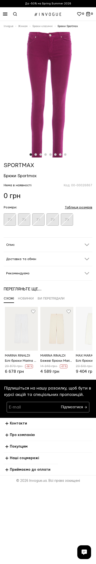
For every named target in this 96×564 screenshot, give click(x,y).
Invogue (8, 26)
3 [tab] (40, 154)
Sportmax (19, 165)
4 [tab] (45, 154)
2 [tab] (35, 154)
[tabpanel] (48, 95)
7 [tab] (60, 154)
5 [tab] (50, 154)
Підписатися (72, 406)
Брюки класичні (42, 26)
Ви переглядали (51, 298)
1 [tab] (31, 154)
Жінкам (23, 26)
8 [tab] (65, 154)
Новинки (26, 298)
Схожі (9, 298)
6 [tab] (55, 154)
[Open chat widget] (84, 552)
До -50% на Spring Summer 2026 (48, 3)
